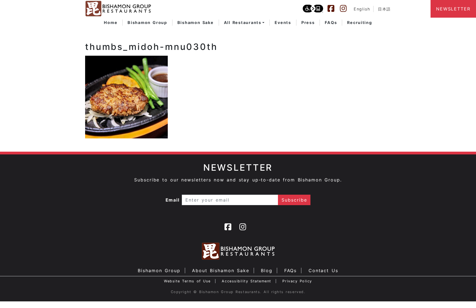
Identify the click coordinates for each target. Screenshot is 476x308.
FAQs (290, 270)
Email (173, 200)
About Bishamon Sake (220, 270)
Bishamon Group (159, 270)
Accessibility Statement (246, 281)
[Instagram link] (346, 8)
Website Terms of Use (187, 281)
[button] (244, 23)
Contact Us (323, 270)
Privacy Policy (297, 281)
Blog (266, 270)
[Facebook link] (334, 8)
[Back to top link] (462, 294)
